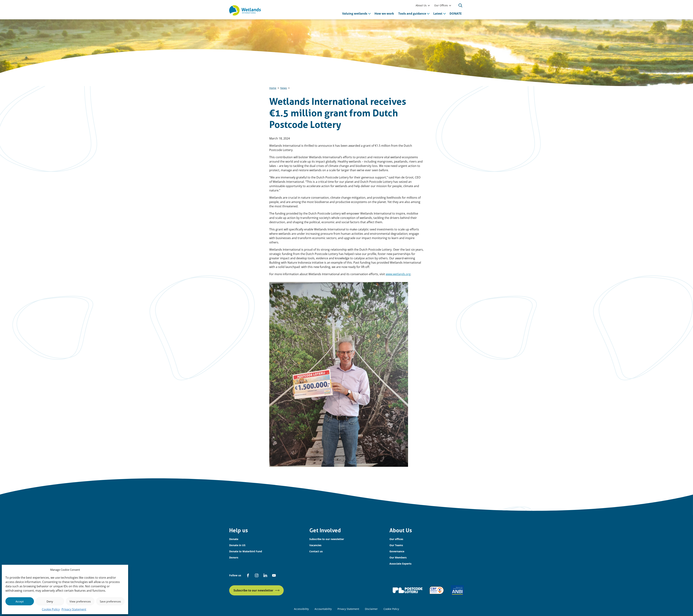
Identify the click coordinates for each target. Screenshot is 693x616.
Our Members (398, 557)
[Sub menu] (429, 5)
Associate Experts (400, 563)
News (283, 88)
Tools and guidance (412, 14)
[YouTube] (274, 575)
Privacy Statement (74, 609)
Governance (396, 551)
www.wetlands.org (398, 274)
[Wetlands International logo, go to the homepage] (245, 10)
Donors (233, 557)
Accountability (323, 609)
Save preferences (110, 601)
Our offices (396, 539)
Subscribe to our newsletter (326, 539)
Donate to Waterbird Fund (245, 551)
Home (272, 88)
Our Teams (396, 545)
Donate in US (237, 545)
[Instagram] (257, 575)
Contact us (316, 551)
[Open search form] (460, 5)
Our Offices (441, 5)
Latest (437, 14)
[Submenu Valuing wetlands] (369, 13)
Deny (50, 601)
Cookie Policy (51, 609)
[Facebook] (248, 575)
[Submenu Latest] (444, 13)
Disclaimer (371, 609)
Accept (20, 601)
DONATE (456, 14)
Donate (233, 539)
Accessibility (301, 609)
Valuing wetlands (354, 14)
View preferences (80, 601)
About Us (421, 5)
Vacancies (315, 545)
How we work (384, 14)
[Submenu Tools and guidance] (428, 13)
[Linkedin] (265, 575)
